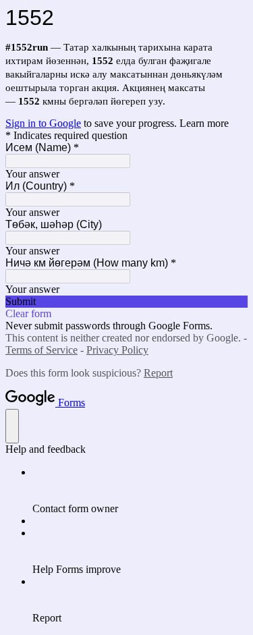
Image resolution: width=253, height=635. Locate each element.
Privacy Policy (117, 350)
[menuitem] (140, 490)
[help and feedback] (12, 426)
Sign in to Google (43, 123)
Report (158, 373)
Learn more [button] (204, 123)
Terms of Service (41, 350)
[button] (126, 302)
